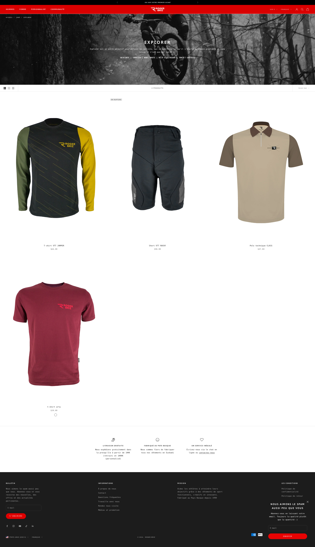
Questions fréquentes (109, 497)
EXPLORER (27, 17)
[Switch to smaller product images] (9, 88)
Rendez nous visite (108, 506)
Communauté (58, 9)
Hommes (10, 9)
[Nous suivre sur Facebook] (7, 526)
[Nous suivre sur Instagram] (13, 526)
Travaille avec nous (109, 501)
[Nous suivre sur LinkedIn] (33, 526)
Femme (22, 9)
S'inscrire (15, 516)
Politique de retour (292, 496)
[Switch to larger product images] (5, 88)
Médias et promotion (109, 510)
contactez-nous (207, 453)
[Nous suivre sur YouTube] (20, 526)
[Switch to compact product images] (13, 88)
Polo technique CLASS (261, 246)
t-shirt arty (54, 407)
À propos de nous (107, 489)
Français (285, 9)
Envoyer (287, 536)
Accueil (9, 17)
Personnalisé (38, 9)
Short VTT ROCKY (157, 246)
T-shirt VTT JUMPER (54, 246)
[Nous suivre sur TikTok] (26, 526)
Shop (18, 17)
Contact (102, 493)
